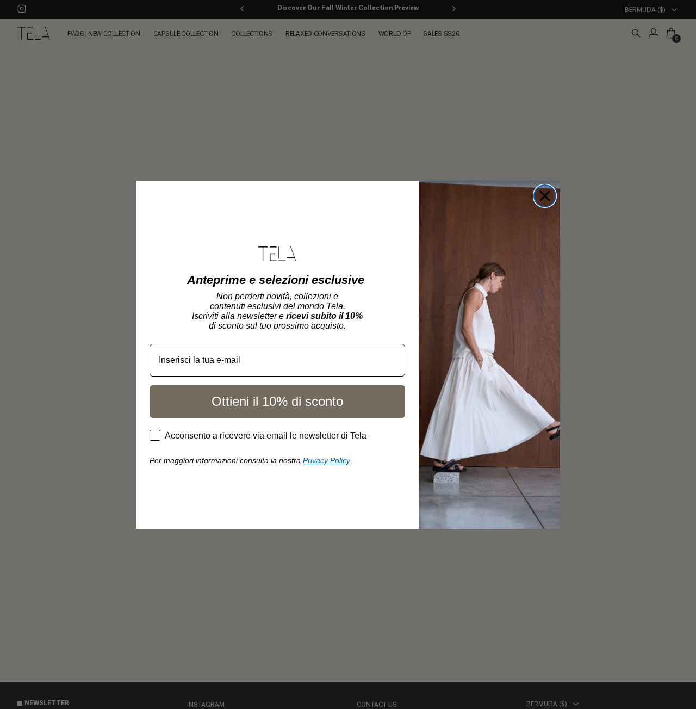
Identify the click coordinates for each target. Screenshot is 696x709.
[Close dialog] (545, 196)
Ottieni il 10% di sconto (277, 401)
